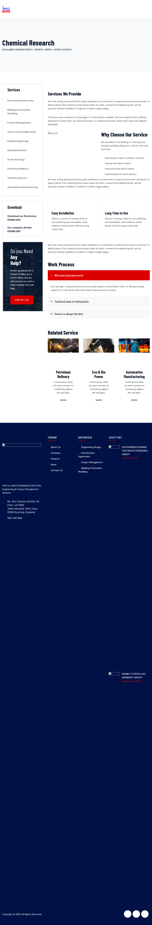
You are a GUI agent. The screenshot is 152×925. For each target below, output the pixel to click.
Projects (55, 458)
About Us (56, 447)
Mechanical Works (17, 150)
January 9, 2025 (130, 458)
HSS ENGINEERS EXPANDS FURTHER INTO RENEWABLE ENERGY (135, 451)
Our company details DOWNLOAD (19, 229)
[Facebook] (127, 914)
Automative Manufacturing (134, 374)
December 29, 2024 (131, 681)
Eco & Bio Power (99, 374)
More (63, 400)
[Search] (136, 9)
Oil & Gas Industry (17, 178)
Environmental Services (20, 100)
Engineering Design (18, 141)
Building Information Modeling (18, 112)
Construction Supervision (21, 132)
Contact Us (22, 300)
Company (56, 453)
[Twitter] (136, 914)
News (53, 464)
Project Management (19, 122)
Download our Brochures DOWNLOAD (22, 218)
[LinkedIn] (145, 914)
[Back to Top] (145, 920)
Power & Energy (16, 159)
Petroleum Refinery (63, 374)
